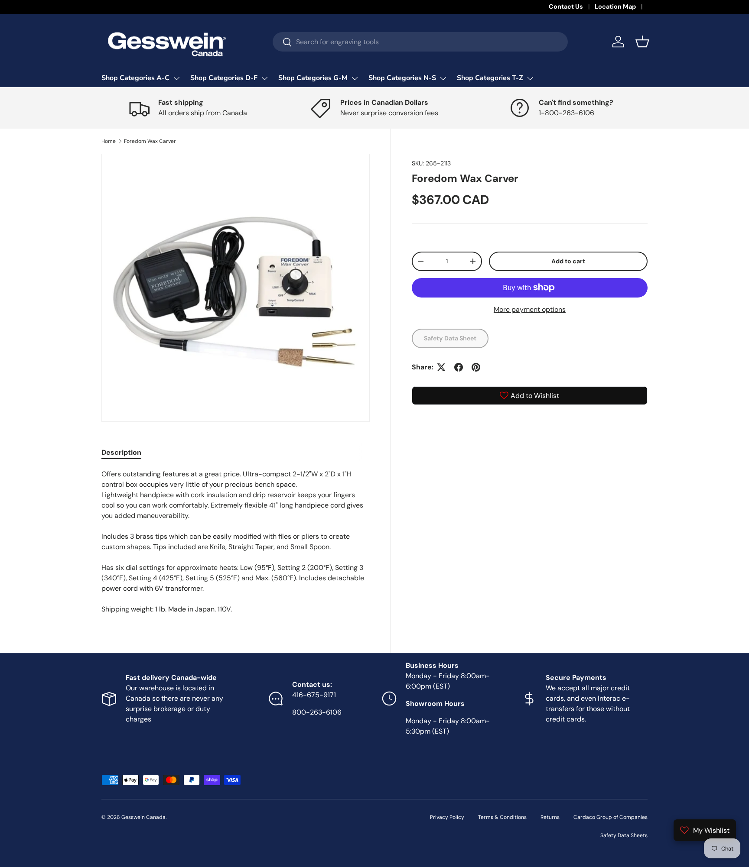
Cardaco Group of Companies (610, 817)
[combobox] (420, 42)
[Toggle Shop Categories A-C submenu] (176, 78)
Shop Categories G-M (313, 78)
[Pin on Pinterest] (476, 367)
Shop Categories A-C (135, 78)
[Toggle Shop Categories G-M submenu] (354, 78)
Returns (550, 817)
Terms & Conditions (502, 817)
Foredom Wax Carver (150, 141)
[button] (642, 41)
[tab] (121, 452)
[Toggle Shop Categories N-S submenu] (443, 78)
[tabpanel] (235, 542)
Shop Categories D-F (223, 78)
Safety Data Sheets (624, 835)
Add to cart (568, 261)
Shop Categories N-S (402, 78)
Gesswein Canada (143, 817)
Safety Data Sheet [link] (450, 338)
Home (108, 141)
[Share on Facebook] (458, 367)
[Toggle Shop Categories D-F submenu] (264, 78)
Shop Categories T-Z (490, 78)
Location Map (615, 6)
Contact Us (566, 6)
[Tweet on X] (441, 367)
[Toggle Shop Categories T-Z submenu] (530, 78)
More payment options (530, 309)
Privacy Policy (447, 817)
